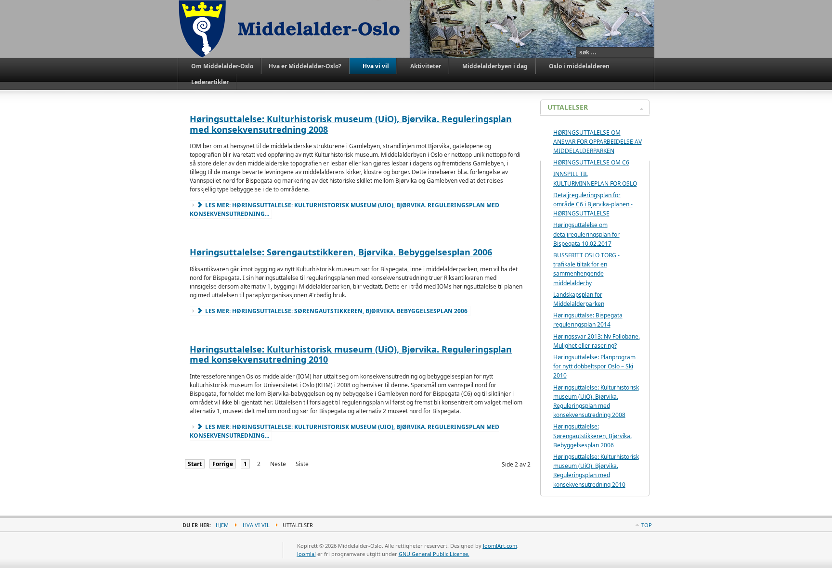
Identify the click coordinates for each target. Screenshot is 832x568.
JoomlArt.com (500, 545)
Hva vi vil (256, 525)
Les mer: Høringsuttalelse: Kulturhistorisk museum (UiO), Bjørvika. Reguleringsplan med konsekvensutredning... (344, 209)
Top (646, 525)
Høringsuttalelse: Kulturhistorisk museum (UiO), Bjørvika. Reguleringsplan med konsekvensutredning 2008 (351, 124)
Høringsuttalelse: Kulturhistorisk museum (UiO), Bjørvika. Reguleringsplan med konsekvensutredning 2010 (351, 354)
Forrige (222, 464)
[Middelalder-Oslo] (294, 29)
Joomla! (306, 553)
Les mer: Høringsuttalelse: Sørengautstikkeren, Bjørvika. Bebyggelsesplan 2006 (336, 311)
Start (195, 464)
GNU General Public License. (434, 553)
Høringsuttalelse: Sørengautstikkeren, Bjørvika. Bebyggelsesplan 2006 (341, 252)
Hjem (222, 525)
